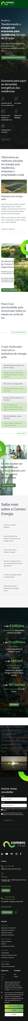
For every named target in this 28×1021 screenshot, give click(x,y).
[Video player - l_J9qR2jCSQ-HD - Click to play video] (14, 763)
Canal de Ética (6, 886)
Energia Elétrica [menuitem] (4, 950)
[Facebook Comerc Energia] (20, 854)
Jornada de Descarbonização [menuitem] (8, 966)
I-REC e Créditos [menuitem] (5, 964)
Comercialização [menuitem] (5, 953)
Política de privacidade (15, 989)
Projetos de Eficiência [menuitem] (6, 941)
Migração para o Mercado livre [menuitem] (8, 928)
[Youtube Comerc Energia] (7, 854)
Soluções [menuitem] (4, 921)
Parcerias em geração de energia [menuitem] (9, 955)
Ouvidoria (6, 890)
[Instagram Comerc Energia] (16, 854)
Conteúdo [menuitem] (17, 970)
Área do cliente (6, 906)
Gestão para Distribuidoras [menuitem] (7, 935)
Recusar (14, 1014)
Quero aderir (6, 139)
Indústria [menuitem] (3, 974)
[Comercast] (11, 854)
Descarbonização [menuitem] (5, 961)
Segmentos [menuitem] (4, 970)
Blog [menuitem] (15, 974)
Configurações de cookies (14, 1006)
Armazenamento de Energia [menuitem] (7, 946)
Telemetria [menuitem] (3, 944)
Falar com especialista (10, 290)
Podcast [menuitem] (16, 976)
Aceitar (14, 1010)
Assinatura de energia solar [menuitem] (7, 957)
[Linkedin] (2, 854)
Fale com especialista (19, 332)
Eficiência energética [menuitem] (6, 939)
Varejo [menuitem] (2, 976)
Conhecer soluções (8, 229)
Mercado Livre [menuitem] (4, 925)
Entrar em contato (8, 485)
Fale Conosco (7, 912)
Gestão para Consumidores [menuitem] (7, 930)
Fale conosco (14, 704)
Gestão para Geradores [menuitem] (6, 932)
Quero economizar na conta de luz (13, 57)
